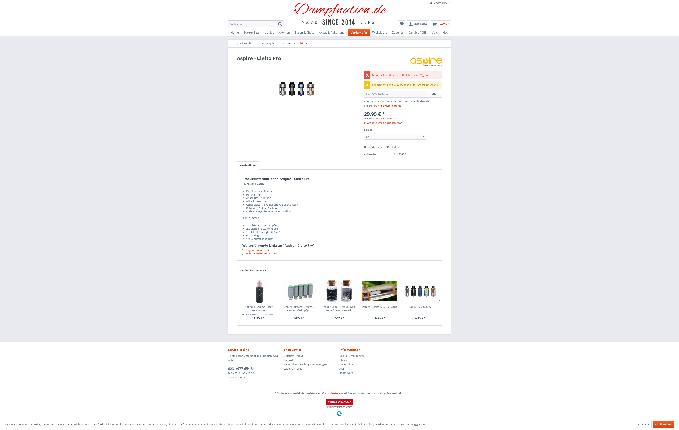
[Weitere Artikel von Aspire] (426, 62)
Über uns (345, 360)
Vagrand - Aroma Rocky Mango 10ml (259, 308)
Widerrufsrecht (293, 368)
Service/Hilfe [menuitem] (440, 3)
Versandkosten (331, 392)
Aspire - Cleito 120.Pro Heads (379, 307)
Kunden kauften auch (253, 270)
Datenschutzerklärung (387, 105)
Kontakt (288, 360)
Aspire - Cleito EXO (420, 307)
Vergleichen (374, 147)
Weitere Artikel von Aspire (261, 253)
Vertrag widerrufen (339, 401)
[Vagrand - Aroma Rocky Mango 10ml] (259, 291)
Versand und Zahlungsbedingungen (305, 364)
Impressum (346, 372)
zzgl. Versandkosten (386, 118)
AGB (342, 368)
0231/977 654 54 (241, 368)
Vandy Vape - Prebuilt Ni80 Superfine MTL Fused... (339, 308)
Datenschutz (347, 364)
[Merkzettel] (401, 23)
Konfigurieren (663, 424)
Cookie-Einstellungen (352, 356)
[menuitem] (256, 23)
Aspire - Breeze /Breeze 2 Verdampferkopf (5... (299, 308)
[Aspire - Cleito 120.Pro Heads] (379, 291)
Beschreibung (248, 165)
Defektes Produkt (294, 356)
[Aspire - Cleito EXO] (419, 291)
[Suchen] (280, 23)
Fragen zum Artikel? (257, 250)
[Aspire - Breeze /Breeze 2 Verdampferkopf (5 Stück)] (299, 291)
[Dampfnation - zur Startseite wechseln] (340, 14)
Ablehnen (644, 424)
